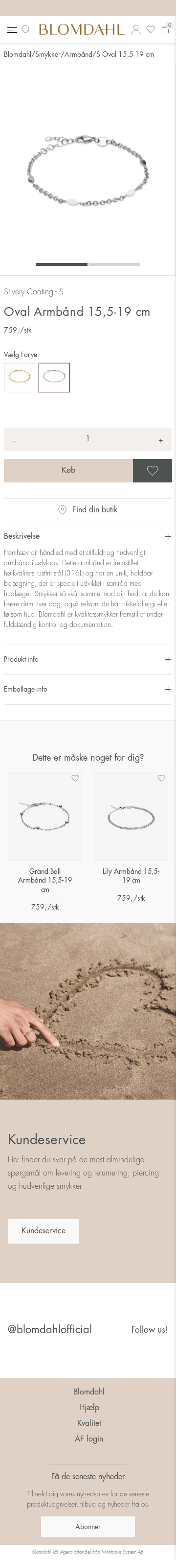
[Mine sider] (136, 30)
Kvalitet (89, 1423)
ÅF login (89, 1439)
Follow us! (150, 1329)
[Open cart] (165, 30)
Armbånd (78, 54)
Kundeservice (44, 1231)
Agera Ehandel (75, 1552)
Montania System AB (123, 1552)
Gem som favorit (170, 470)
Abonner (88, 1526)
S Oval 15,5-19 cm (125, 54)
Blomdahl (17, 54)
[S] (54, 377)
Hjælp (89, 1408)
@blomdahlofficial (50, 1329)
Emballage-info (25, 689)
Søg (27, 29)
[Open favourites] (150, 30)
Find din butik (95, 510)
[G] (19, 377)
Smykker (48, 54)
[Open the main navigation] (11, 30)
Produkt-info (21, 659)
